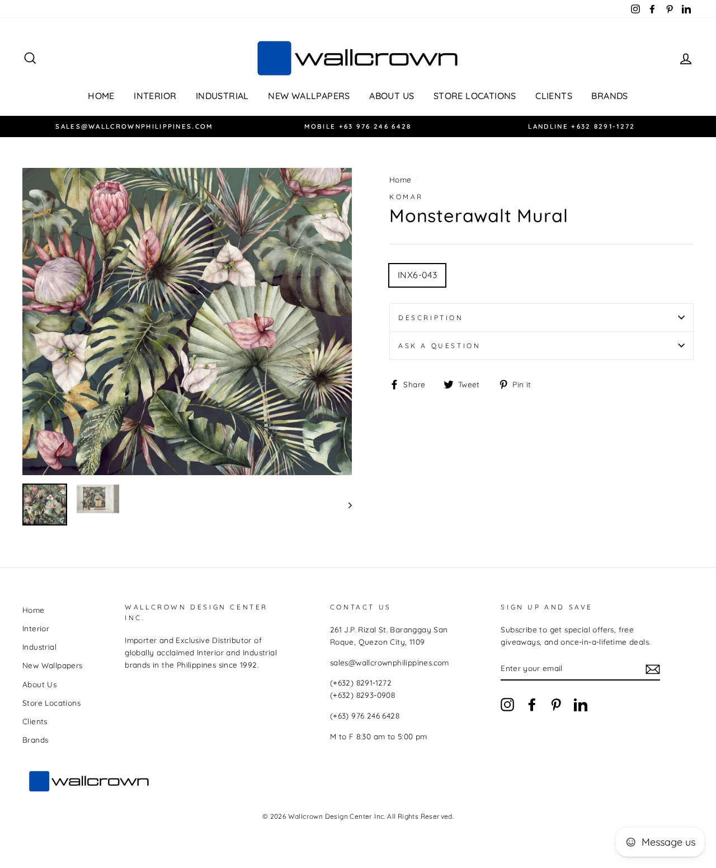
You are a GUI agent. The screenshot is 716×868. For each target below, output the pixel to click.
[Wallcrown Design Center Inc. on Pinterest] (556, 704)
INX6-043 (417, 274)
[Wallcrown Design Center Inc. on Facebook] (532, 704)
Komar (406, 197)
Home (101, 95)
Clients (553, 95)
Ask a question (439, 345)
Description (431, 317)
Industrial (222, 95)
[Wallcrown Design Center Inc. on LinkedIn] (580, 704)
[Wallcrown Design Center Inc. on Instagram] (507, 704)
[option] (134, 126)
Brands (609, 95)
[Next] (345, 505)
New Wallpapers (309, 95)
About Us (391, 95)
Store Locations (475, 95)
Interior (155, 95)
